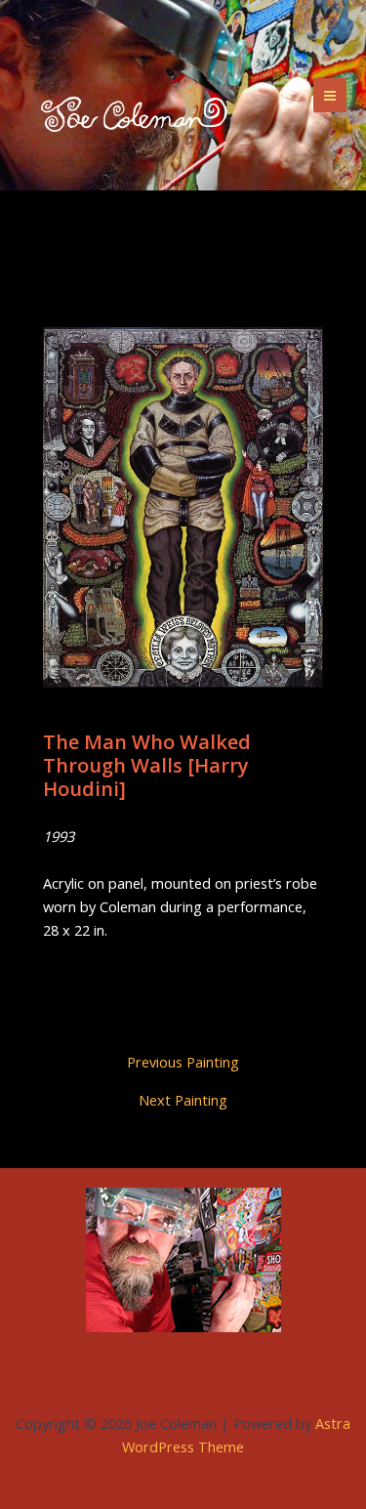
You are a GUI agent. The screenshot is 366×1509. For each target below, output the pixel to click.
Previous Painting (183, 1062)
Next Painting (183, 1100)
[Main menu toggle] (329, 94)
